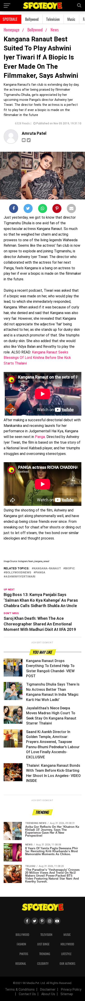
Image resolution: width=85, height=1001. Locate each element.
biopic (70, 568)
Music (71, 19)
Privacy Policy (71, 990)
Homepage (11, 30)
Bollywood (32, 19)
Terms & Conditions (20, 990)
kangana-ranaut (47, 568)
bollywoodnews (18, 572)
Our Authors (67, 963)
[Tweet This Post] (28, 209)
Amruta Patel (34, 133)
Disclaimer (48, 990)
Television (53, 19)
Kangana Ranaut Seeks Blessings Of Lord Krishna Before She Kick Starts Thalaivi (37, 358)
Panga (40, 437)
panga (40, 572)
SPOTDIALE (10, 19)
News (55, 30)
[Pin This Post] (56, 209)
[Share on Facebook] (13, 209)
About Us (48, 994)
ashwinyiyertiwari (20, 576)
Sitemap (67, 994)
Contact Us (27, 994)
